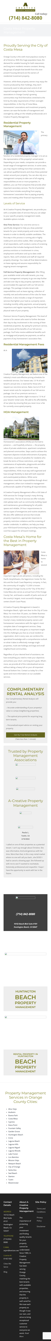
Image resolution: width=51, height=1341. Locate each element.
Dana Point (12, 1125)
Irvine (10, 1138)
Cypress (11, 1122)
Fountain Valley (14, 1128)
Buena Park (13, 1115)
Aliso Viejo (12, 1109)
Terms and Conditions (41, 1210)
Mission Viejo (13, 1160)
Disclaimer (41, 1226)
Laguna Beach (14, 1141)
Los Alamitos (13, 1157)
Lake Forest (13, 1154)
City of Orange (14, 1167)
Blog (5, 1272)
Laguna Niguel (14, 1147)
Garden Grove (14, 1131)
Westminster (13, 1183)
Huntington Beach (15, 1134)
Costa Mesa (13, 1118)
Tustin (10, 1179)
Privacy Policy (40, 1219)
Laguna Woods (14, 1150)
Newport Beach (14, 1163)
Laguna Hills (13, 1144)
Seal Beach (12, 1173)
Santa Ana (12, 1170)
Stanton (11, 1176)
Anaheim (12, 1112)
